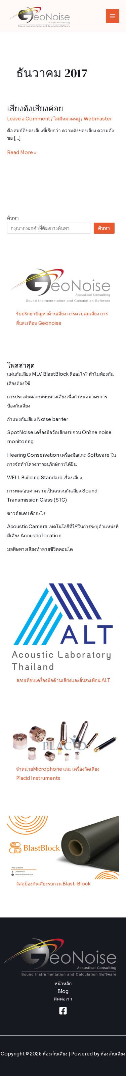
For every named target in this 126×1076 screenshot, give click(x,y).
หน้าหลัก (63, 984)
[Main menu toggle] (113, 16)
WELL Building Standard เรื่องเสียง (44, 478)
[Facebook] (63, 1011)
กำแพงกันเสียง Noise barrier (37, 419)
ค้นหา (13, 218)
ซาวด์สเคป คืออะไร (26, 513)
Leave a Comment (28, 119)
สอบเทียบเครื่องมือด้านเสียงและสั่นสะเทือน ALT (63, 680)
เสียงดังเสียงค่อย (35, 108)
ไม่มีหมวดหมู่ (67, 119)
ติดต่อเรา (63, 999)
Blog (63, 991)
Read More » (22, 152)
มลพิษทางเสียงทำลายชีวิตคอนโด (40, 549)
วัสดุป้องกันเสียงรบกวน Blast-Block (53, 884)
